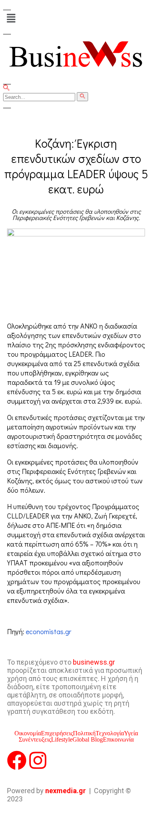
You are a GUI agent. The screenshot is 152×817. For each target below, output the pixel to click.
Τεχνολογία (109, 733)
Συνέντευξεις (35, 740)
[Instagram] (38, 760)
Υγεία (131, 733)
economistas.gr (48, 631)
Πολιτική (84, 733)
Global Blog (87, 740)
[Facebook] (17, 760)
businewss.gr (94, 662)
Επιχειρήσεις (57, 733)
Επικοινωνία (118, 740)
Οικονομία (27, 733)
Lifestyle (61, 740)
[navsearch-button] (6, 88)
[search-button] (82, 96)
